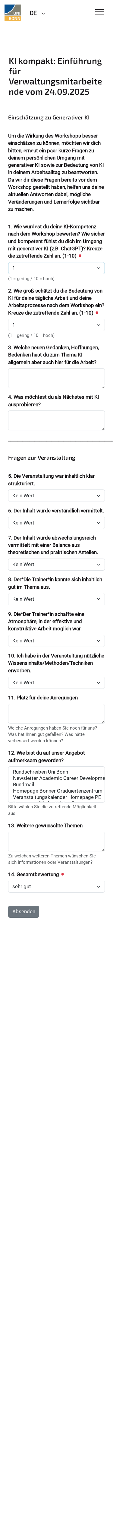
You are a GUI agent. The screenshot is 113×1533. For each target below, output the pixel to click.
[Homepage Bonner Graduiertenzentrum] (56, 791)
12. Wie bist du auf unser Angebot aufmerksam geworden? (46, 756)
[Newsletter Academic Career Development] (56, 778)
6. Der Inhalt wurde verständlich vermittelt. (56, 511)
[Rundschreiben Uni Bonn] (56, 772)
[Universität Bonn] (13, 13)
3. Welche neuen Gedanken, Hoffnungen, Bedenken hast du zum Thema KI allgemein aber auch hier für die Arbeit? (53, 354)
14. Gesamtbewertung (34, 874)
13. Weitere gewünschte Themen (45, 825)
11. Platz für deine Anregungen (43, 698)
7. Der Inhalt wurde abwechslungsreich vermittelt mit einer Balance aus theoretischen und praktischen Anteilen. (53, 545)
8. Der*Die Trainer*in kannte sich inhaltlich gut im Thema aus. (55, 583)
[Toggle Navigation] (99, 12)
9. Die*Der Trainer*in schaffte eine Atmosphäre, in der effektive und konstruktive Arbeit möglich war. (46, 621)
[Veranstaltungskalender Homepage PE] (56, 797)
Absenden (23, 911)
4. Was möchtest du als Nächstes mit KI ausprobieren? (53, 400)
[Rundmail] (56, 784)
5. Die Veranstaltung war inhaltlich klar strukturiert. (51, 479)
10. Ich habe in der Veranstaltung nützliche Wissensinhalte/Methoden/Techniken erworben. (56, 663)
